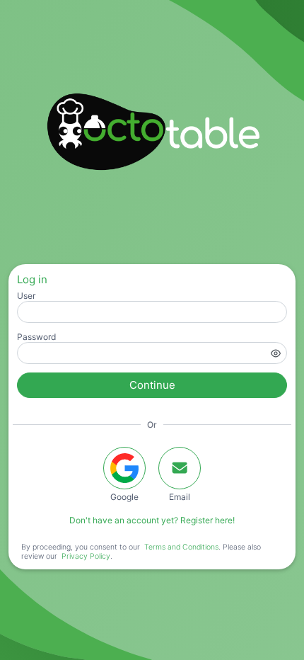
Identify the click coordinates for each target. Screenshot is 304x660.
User (26, 295)
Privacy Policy (86, 556)
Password (36, 336)
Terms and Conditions (181, 547)
